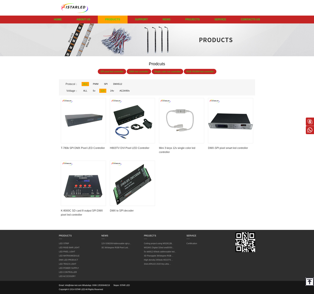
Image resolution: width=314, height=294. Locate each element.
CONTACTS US (250, 19)
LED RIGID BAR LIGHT (69, 247)
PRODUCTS (112, 19)
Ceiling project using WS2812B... (158, 243)
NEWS (167, 19)
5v (94, 90)
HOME (58, 19)
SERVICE (220, 19)
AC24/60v (125, 90)
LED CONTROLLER (68, 272)
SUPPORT (141, 19)
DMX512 (117, 84)
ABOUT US (83, 19)
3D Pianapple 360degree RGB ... (158, 256)
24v (112, 90)
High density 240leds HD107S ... (158, 260)
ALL (85, 84)
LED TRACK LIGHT (67, 264)
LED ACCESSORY (67, 276)
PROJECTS (192, 19)
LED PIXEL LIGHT (67, 252)
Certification (191, 243)
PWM (95, 84)
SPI (106, 84)
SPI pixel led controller (111, 71)
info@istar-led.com (73, 285)
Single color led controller (167, 71)
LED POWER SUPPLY (69, 268)
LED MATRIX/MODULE (69, 256)
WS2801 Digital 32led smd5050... (159, 247)
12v (103, 90)
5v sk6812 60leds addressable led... (160, 252)
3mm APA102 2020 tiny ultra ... (157, 264)
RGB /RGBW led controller (200, 71)
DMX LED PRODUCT (68, 260)
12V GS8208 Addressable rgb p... (116, 243)
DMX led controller (138, 71)
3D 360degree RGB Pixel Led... (115, 247)
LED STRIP (64, 243)
